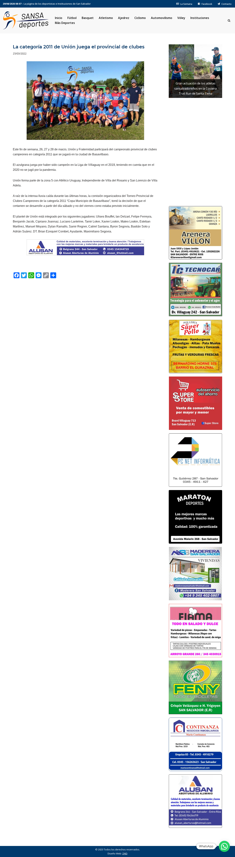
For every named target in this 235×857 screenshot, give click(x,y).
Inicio (58, 18)
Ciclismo (140, 18)
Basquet (88, 18)
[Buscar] (229, 20)
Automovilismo (161, 18)
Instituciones (199, 18)
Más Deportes (65, 23)
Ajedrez (123, 18)
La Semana (186, 4)
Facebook (207, 4)
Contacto (226, 4)
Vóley (181, 18)
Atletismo (106, 18)
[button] (224, 846)
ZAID (124, 853)
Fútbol (72, 18)
